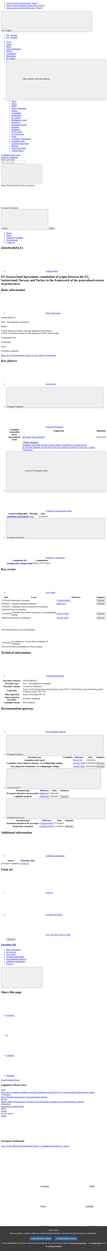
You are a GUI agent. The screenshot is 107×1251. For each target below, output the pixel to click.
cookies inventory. (55, 1246)
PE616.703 (77, 760)
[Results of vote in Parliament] (76, 638)
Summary (101, 600)
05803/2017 (44, 793)
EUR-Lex (25, 863)
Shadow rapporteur (31, 443)
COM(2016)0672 (64, 600)
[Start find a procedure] (21, 174)
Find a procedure (8, 160)
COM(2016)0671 (47, 823)
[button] (40, 1136)
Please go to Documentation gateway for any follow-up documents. (29, 355)
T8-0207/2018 (62, 618)
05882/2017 (61, 604)
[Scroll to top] (21, 977)
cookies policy (96, 1243)
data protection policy (78, 1243)
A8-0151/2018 (63, 613)
